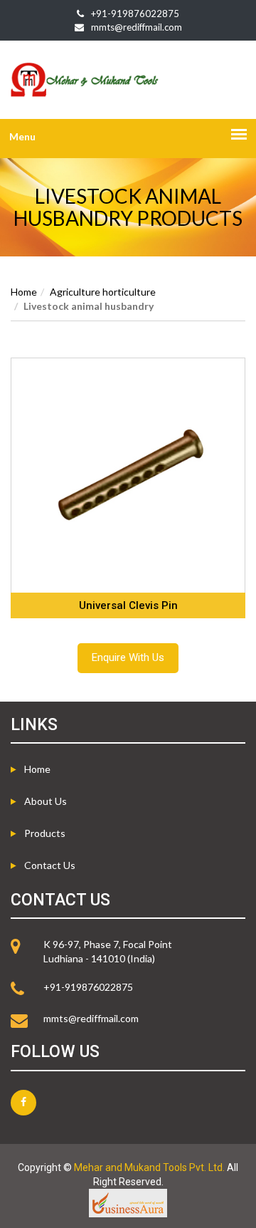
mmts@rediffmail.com (136, 27)
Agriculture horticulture (103, 292)
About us (45, 801)
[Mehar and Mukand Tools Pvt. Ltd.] (128, 80)
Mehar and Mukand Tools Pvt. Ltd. (149, 1167)
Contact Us (49, 865)
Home (24, 292)
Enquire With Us (128, 657)
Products (44, 833)
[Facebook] (23, 1102)
